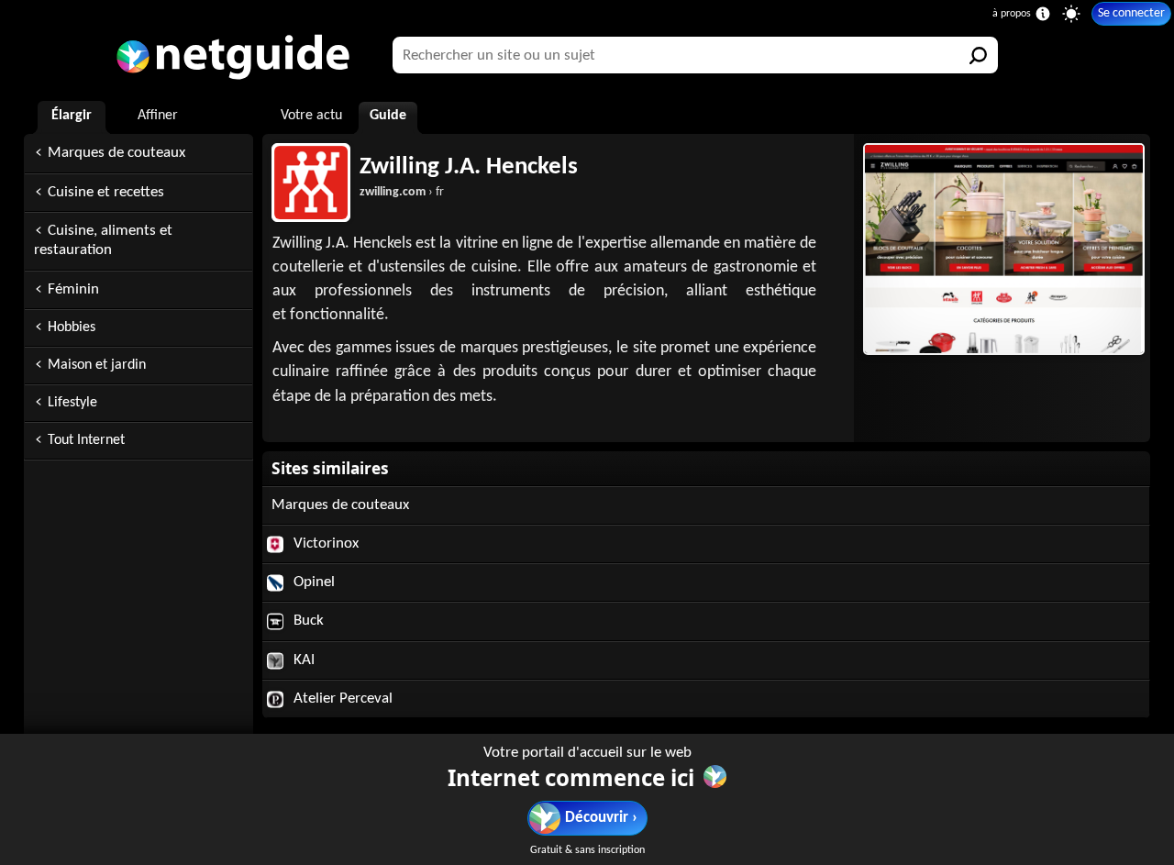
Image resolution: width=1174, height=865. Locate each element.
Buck (307, 620)
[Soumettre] (979, 55)
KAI (302, 660)
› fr (402, 192)
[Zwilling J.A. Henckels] (1002, 249)
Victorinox (324, 543)
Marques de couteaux (116, 153)
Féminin (73, 289)
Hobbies (71, 327)
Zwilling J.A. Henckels (469, 167)
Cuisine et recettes (106, 192)
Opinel (312, 582)
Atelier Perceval (341, 698)
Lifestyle (72, 402)
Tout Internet (86, 440)
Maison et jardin (97, 365)
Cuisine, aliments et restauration (103, 240)
